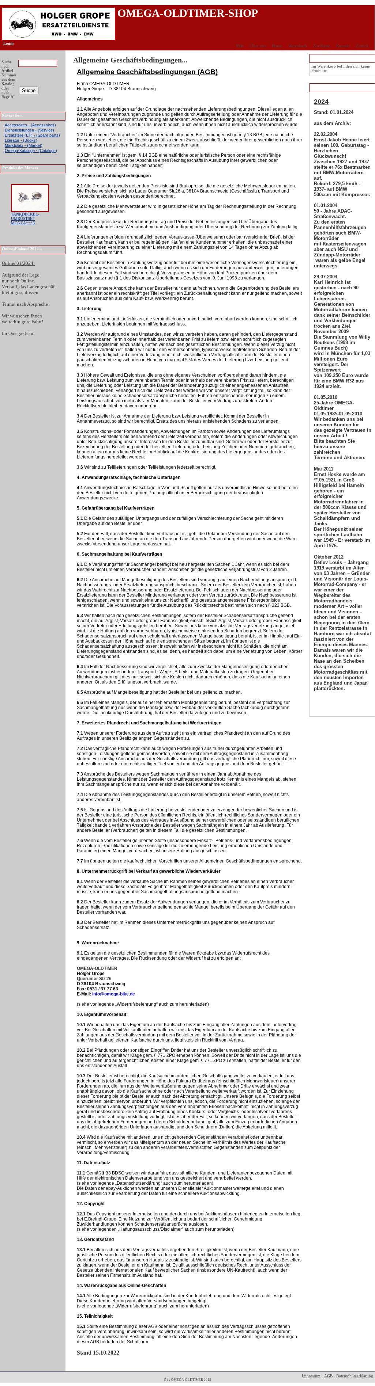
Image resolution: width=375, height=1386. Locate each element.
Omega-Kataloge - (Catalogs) (31, 150)
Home (277, 45)
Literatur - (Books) (21, 140)
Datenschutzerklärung (354, 1376)
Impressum (311, 1376)
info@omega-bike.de (113, 994)
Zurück (362, 45)
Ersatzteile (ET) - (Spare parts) (32, 135)
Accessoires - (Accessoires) (30, 125)
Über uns (258, 45)
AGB (328, 1376)
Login (6, 43)
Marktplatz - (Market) (23, 145)
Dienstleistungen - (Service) (29, 130)
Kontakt (343, 45)
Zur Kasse (321, 45)
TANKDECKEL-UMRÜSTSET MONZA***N (25, 218)
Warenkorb (297, 45)
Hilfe (240, 45)
